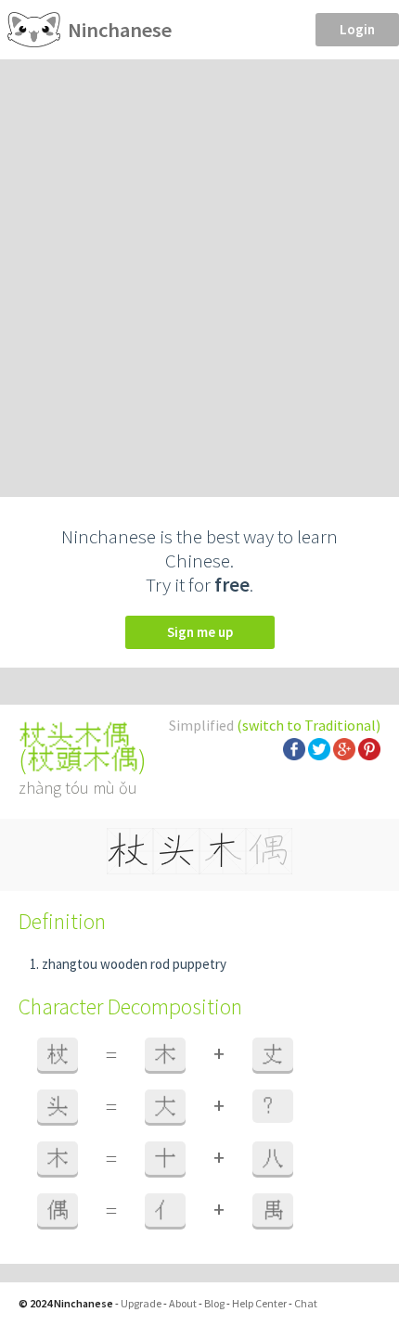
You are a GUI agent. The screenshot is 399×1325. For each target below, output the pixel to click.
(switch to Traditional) (308, 725)
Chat (305, 1303)
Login (357, 29)
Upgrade (141, 1303)
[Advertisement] (199, 268)
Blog (214, 1303)
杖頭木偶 (82, 759)
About (183, 1303)
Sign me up (200, 632)
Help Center (259, 1303)
